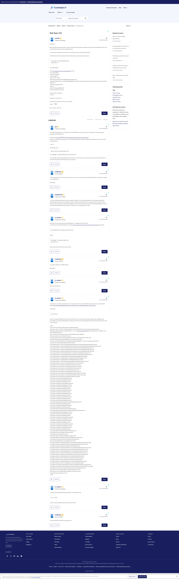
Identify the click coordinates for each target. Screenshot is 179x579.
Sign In (125, 8)
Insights (27, 542)
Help (120, 8)
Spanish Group (116, 97)
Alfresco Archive (70, 26)
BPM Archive (59, 108)
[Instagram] (14, 556)
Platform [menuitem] (59, 12)
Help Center (116, 126)
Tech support (150, 544)
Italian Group (116, 99)
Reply (104, 113)
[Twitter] (10, 556)
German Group (116, 101)
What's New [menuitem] (51, 12)
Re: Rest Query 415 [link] (79, 26)
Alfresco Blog (115, 41)
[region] (89, 576)
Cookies (55, 566)
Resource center (57, 536)
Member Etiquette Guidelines (120, 123)
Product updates (57, 547)
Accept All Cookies (142, 576)
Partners (117, 542)
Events (149, 536)
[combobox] (77, 18)
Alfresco (64, 26)
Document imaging (89, 547)
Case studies (28, 536)
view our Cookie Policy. (36, 577)
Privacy (50, 566)
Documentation (151, 542)
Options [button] (128, 26)
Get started (23, 2)
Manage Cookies (132, 576)
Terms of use (61, 566)
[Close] (176, 576)
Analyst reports (29, 539)
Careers (117, 536)
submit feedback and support (35, 2)
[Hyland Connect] (58, 8)
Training (149, 539)
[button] (51, 113)
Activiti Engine (53, 108)
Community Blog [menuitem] (70, 12)
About (117, 539)
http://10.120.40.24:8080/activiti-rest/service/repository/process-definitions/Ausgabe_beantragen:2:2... (75, 305)
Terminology (57, 539)
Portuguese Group (117, 95)
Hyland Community (111, 8)
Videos (55, 544)
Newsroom (118, 547)
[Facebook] (7, 556)
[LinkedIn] (17, 556)
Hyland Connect (51, 26)
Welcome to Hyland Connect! (120, 121)
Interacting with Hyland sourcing (123, 566)
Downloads (56, 542)
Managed (87, 539)
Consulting (87, 542)
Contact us (8, 546)
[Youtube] (21, 556)
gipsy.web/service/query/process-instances (62, 71)
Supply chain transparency (89, 566)
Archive (55, 104)
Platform (59, 26)
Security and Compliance (70, 566)
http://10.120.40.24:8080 (82, 331)
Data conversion (88, 544)
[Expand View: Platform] (62, 12)
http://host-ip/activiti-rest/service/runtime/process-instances (85, 225)
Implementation (88, 536)
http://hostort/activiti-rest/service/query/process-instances (72, 137)
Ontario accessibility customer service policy (105, 566)
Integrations (28, 544)
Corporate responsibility (121, 544)
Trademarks (79, 566)
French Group (116, 93)
